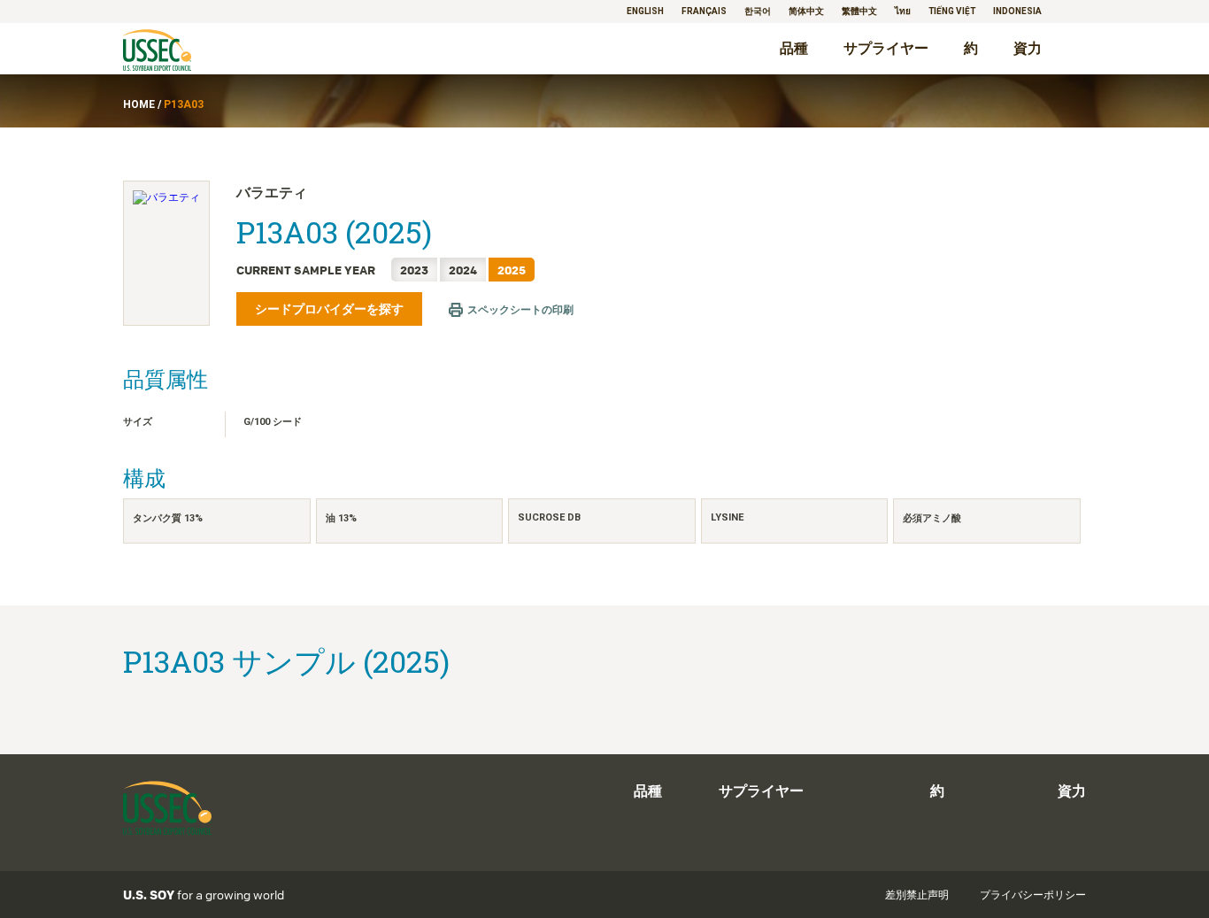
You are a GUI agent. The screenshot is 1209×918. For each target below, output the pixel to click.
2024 (463, 269)
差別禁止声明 (917, 895)
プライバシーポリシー (1033, 895)
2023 (414, 269)
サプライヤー (885, 48)
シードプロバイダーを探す (329, 309)
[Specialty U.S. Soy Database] (182, 51)
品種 (794, 48)
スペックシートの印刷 (520, 310)
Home (139, 104)
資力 (1027, 48)
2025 (511, 269)
